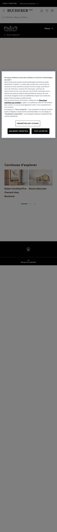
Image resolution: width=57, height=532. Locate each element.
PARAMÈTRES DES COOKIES (28, 123)
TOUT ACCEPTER (40, 131)
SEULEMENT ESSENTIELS (18, 131)
